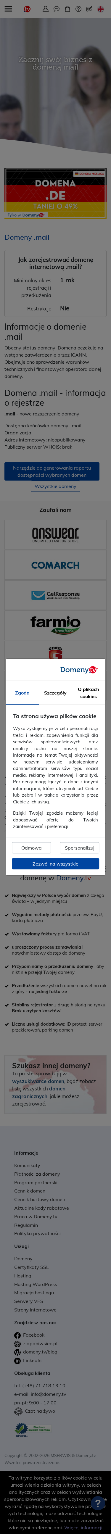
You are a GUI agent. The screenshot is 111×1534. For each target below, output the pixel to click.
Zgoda (22, 693)
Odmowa (31, 848)
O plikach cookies (88, 693)
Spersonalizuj (79, 848)
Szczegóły (55, 693)
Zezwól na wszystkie (55, 864)
